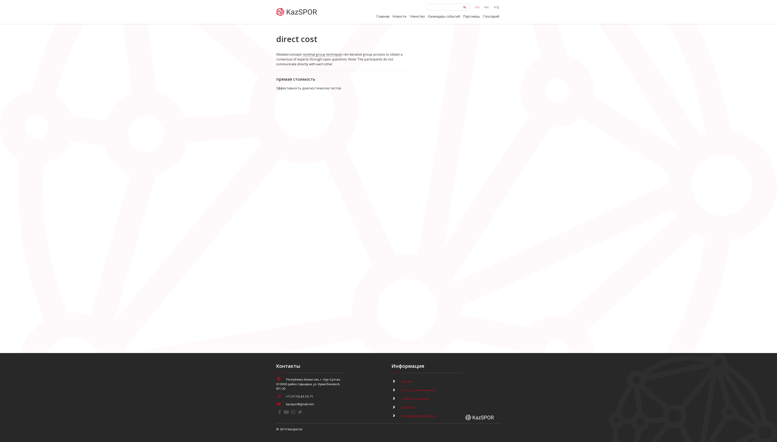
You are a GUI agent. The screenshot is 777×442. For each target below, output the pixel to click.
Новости (399, 16)
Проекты (408, 407)
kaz (486, 7)
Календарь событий (444, 16)
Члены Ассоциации (415, 399)
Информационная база (418, 416)
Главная (382, 16)
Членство (417, 16)
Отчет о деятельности (418, 390)
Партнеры (471, 16)
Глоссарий (491, 16)
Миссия (406, 381)
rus (477, 7)
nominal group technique (322, 54)
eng (496, 7)
